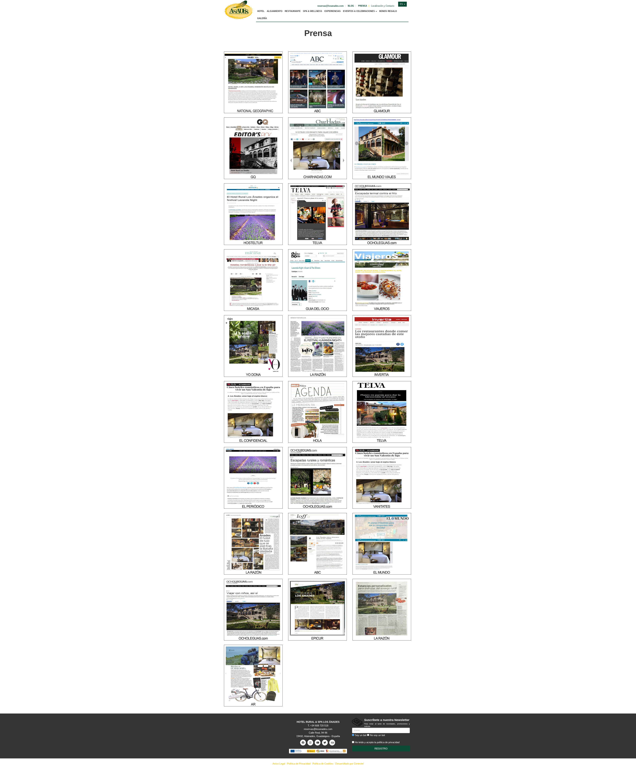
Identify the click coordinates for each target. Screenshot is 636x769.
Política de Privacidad (298, 763)
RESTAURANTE (293, 11)
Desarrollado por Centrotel (349, 763)
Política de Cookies (322, 763)
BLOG (351, 6)
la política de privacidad (386, 742)
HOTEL (261, 11)
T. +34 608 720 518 (318, 725)
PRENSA (362, 6)
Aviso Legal (278, 763)
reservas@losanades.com (330, 6)
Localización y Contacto (382, 6)
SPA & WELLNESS (312, 11)
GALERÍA (262, 18)
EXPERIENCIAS (332, 11)
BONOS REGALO (388, 11)
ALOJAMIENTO (274, 11)
